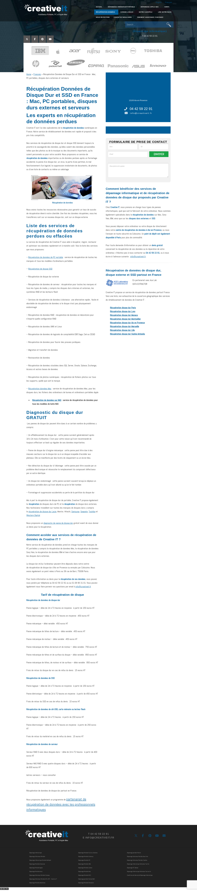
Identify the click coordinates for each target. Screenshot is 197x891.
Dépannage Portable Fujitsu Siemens (87, 853)
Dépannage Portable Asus (35, 871)
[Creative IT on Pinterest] (42, 39)
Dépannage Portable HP (84, 860)
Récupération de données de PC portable (45, 257)
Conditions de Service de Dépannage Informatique (139, 875)
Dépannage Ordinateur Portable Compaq (39, 875)
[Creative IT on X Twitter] (27, 39)
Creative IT (45, 10)
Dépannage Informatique (35, 853)
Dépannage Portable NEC (84, 875)
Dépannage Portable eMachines (37, 883)
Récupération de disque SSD (40, 268)
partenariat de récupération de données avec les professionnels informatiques (60, 804)
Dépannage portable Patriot (134, 853)
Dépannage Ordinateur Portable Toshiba (137, 860)
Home (28, 74)
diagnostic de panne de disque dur (58, 523)
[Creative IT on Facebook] (34, 39)
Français (168, 2)
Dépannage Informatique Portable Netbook (40, 860)
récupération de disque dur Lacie (42, 511)
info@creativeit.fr (83, 586)
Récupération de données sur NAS (46, 400)
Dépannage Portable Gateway (85, 856)
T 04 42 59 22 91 (149, 35)
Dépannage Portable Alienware (37, 864)
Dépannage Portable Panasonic (86, 883)
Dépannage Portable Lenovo (85, 868)
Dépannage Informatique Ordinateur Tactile (138, 864)
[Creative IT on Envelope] (164, 835)
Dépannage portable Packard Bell (86, 879)
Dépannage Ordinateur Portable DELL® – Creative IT (43, 879)
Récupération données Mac (39, 388)
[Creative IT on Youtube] (50, 39)
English (159, 2)
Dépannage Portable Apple (36, 868)
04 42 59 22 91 (141, 109)
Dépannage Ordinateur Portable (37, 856)
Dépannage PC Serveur (132, 868)
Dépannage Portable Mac (84, 871)
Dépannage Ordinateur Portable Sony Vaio (137, 856)
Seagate (84, 511)
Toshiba (92, 511)
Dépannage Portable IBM (84, 864)
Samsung (75, 511)
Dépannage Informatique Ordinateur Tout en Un (139, 871)
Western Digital (33, 515)
